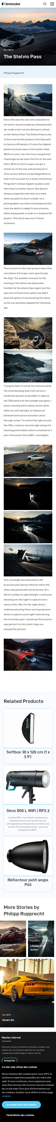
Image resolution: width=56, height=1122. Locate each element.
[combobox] (28, 5)
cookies (6, 1096)
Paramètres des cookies (20, 1115)
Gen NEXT (9, 50)
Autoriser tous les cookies (21, 1104)
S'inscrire (9, 1060)
